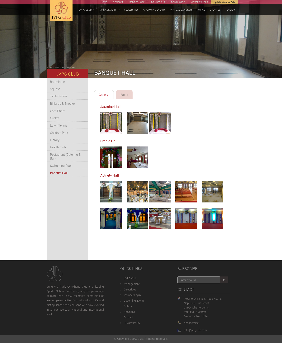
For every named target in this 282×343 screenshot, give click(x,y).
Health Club (58, 147)
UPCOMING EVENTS (154, 9)
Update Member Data (224, 2)
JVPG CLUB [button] (85, 9)
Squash (55, 89)
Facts (124, 95)
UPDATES (215, 9)
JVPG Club (59, 67)
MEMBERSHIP (158, 2)
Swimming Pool (61, 166)
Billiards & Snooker (63, 103)
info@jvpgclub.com (195, 330)
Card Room (57, 111)
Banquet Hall (59, 173)
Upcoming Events (134, 300)
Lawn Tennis (58, 125)
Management (132, 284)
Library (54, 140)
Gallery (104, 95)
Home (49, 67)
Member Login (132, 295)
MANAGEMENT (108, 9)
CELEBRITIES (131, 9)
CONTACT (118, 2)
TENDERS (230, 9)
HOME (104, 2)
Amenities (71, 67)
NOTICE (200, 9)
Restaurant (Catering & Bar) (65, 156)
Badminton (57, 82)
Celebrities (130, 289)
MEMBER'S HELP (199, 2)
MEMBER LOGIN (137, 2)
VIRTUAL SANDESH (181, 9)
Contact (128, 317)
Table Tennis (58, 96)
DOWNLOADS (178, 2)
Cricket (54, 118)
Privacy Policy (132, 323)
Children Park (59, 133)
